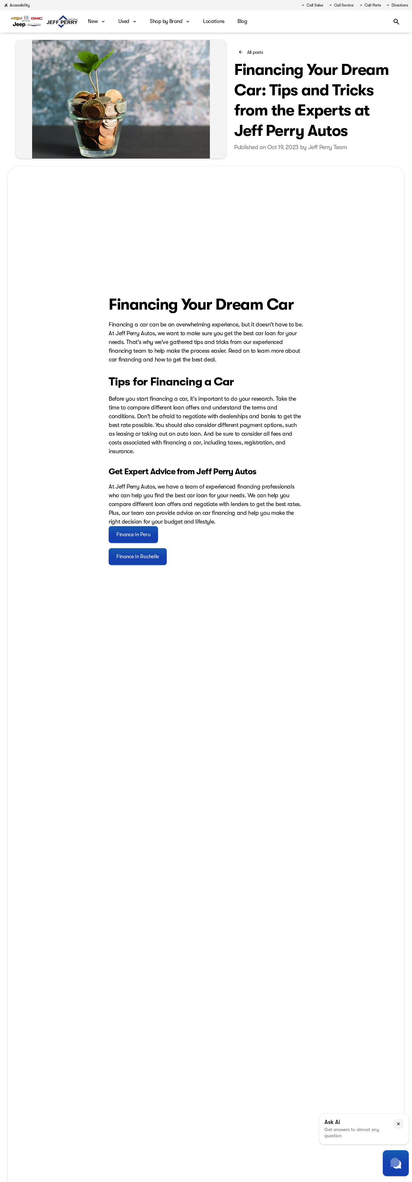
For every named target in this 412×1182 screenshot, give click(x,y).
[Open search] (396, 22)
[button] (398, 1124)
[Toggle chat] (396, 1163)
